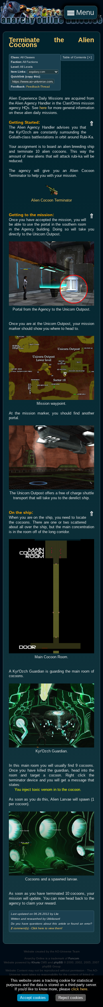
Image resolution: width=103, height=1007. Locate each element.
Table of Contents (77, 57)
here (43, 108)
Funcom (73, 958)
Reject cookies (70, 998)
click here (79, 989)
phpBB (58, 962)
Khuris (35, 962)
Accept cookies (33, 998)
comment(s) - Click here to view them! (36, 928)
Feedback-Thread (38, 86)
